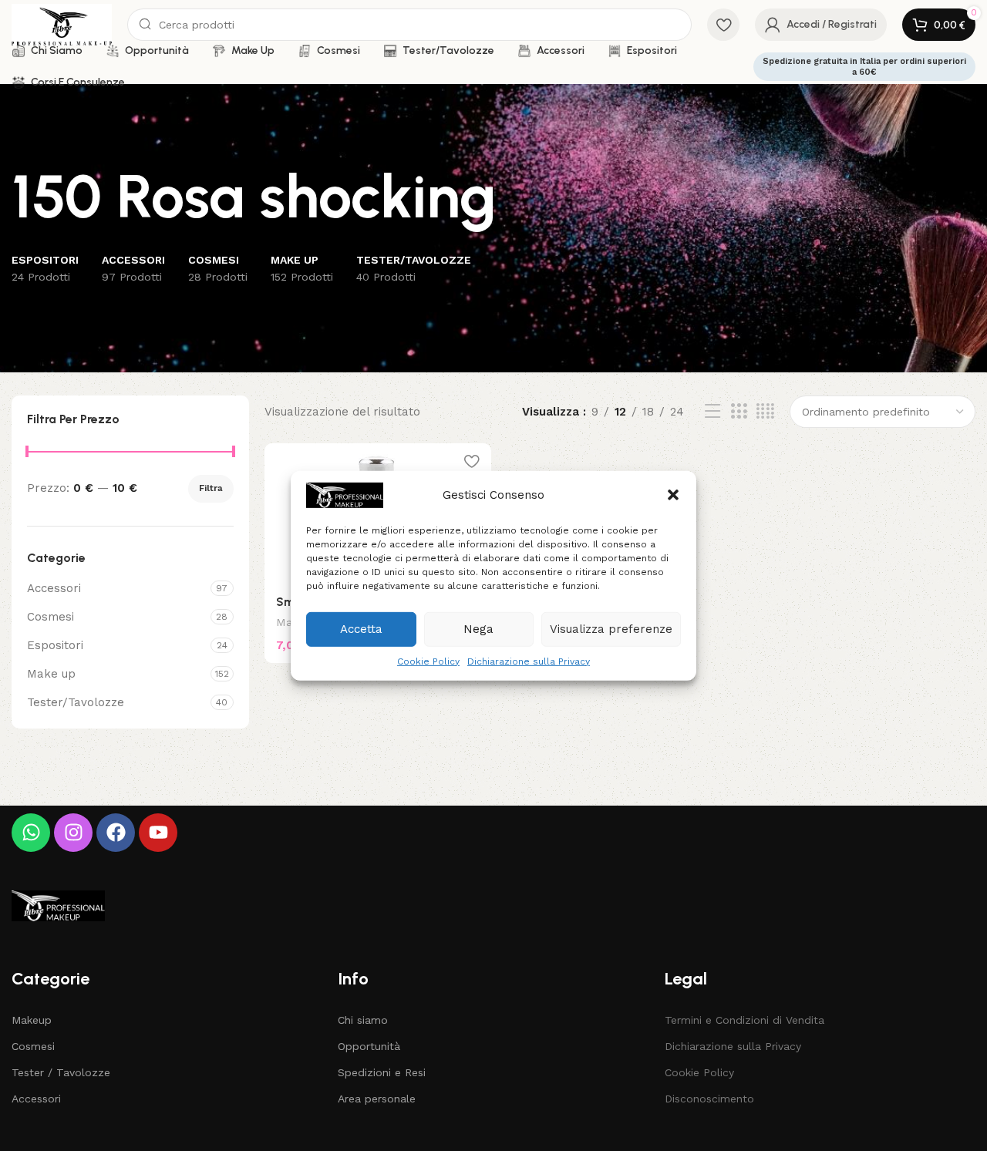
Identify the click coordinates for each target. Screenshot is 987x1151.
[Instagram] (73, 832)
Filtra (211, 488)
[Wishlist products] (723, 24)
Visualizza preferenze (611, 629)
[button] (673, 495)
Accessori (54, 588)
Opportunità (369, 1046)
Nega (478, 629)
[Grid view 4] (765, 411)
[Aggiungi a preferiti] (472, 460)
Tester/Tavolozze (75, 702)
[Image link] (58, 905)
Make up (51, 674)
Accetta (361, 629)
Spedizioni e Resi (382, 1072)
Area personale (377, 1098)
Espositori (55, 645)
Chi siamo (363, 1020)
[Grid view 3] (738, 411)
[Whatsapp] (31, 832)
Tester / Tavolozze (61, 1072)
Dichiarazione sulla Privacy (528, 660)
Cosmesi (50, 617)
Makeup (32, 1020)
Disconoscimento (709, 1098)
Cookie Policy (428, 660)
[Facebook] (115, 832)
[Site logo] (62, 24)
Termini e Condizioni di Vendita (744, 1020)
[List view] (712, 411)
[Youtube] (158, 832)
